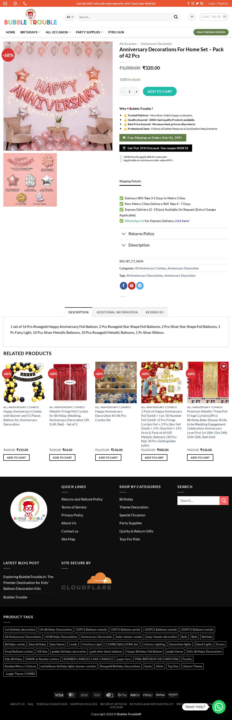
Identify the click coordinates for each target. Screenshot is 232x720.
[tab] (130, 181)
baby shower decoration (161, 637)
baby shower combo (129, 637)
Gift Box (42, 651)
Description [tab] (78, 312)
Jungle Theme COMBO (20, 674)
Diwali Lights (203, 644)
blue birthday (37, 644)
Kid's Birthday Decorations (204, 651)
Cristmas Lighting (153, 644)
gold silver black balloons (106, 651)
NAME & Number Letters (42, 659)
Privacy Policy (72, 515)
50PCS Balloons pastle (125, 629)
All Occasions (128, 44)
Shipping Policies (83, 704)
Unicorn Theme (192, 666)
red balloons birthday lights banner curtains (68, 666)
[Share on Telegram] (140, 286)
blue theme (57, 644)
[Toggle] (123, 234)
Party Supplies (88, 32)
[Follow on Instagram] (192, 3)
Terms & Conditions (52, 704)
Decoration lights (180, 644)
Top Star (173, 666)
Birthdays (28, 32)
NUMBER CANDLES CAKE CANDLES (88, 659)
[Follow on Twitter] (197, 3)
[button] (214, 17)
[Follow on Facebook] (188, 3)
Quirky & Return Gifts (136, 531)
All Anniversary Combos (150, 268)
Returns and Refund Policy (82, 499)
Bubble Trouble (15, 597)
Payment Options (113, 704)
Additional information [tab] (117, 312)
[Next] (228, 415)
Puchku (187, 659)
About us (17, 704)
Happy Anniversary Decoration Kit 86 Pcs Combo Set (110, 415)
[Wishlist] (192, 17)
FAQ (30, 704)
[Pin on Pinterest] (131, 286)
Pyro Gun (116, 32)
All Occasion (57, 32)
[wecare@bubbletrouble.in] (5, 3)
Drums (220, 644)
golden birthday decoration (69, 651)
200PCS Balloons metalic (197, 629)
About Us (68, 523)
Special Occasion (132, 515)
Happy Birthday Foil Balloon (144, 651)
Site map (116, 707)
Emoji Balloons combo (19, 651)
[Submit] (176, 17)
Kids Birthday (13, 659)
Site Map (68, 539)
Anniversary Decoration (156, 44)
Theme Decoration (133, 507)
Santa (148, 666)
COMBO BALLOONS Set (122, 644)
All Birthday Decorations (61, 637)
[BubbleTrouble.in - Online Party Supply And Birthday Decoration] (30, 17)
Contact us (69, 531)
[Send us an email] (201, 3)
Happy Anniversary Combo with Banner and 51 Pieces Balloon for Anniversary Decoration (22, 417)
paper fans (124, 659)
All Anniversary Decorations (145, 275)
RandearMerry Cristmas (20, 666)
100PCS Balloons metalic (160, 629)
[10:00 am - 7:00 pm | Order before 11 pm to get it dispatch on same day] (15, 3)
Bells (194, 637)
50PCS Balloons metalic (91, 629)
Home (10, 32)
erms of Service (74, 507)
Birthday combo (15, 644)
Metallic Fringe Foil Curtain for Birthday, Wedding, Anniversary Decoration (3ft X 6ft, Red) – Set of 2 (69, 417)
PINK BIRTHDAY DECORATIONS (157, 659)
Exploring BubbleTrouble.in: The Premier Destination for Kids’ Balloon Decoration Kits (28, 582)
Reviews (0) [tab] (155, 312)
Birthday (126, 499)
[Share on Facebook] (123, 286)
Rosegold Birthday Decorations (120, 666)
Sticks (160, 666)
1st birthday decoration (20, 629)
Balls (184, 637)
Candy (73, 644)
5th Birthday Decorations (55, 629)
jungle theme (174, 651)
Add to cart (159, 91)
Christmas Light (91, 644)
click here (181, 221)
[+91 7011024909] (25, 3)
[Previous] (3, 415)
